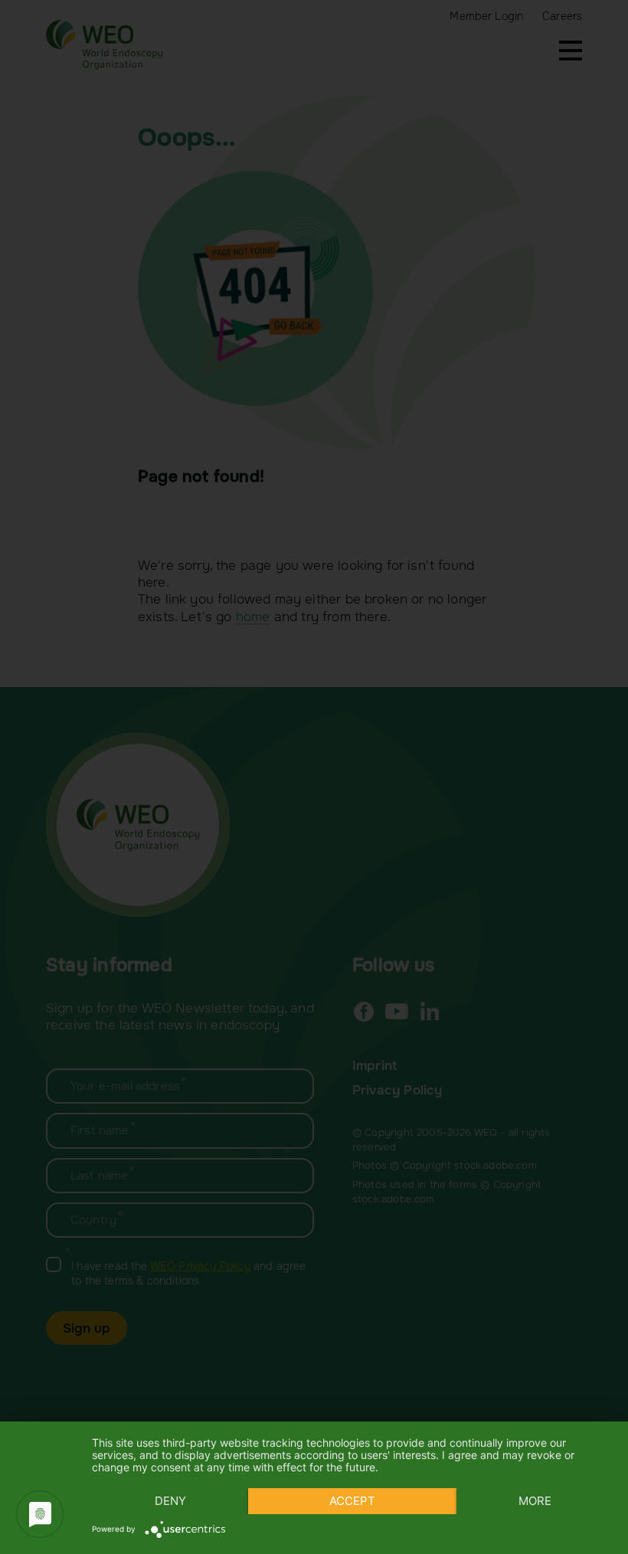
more (534, 1500)
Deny (170, 1500)
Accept (352, 1500)
